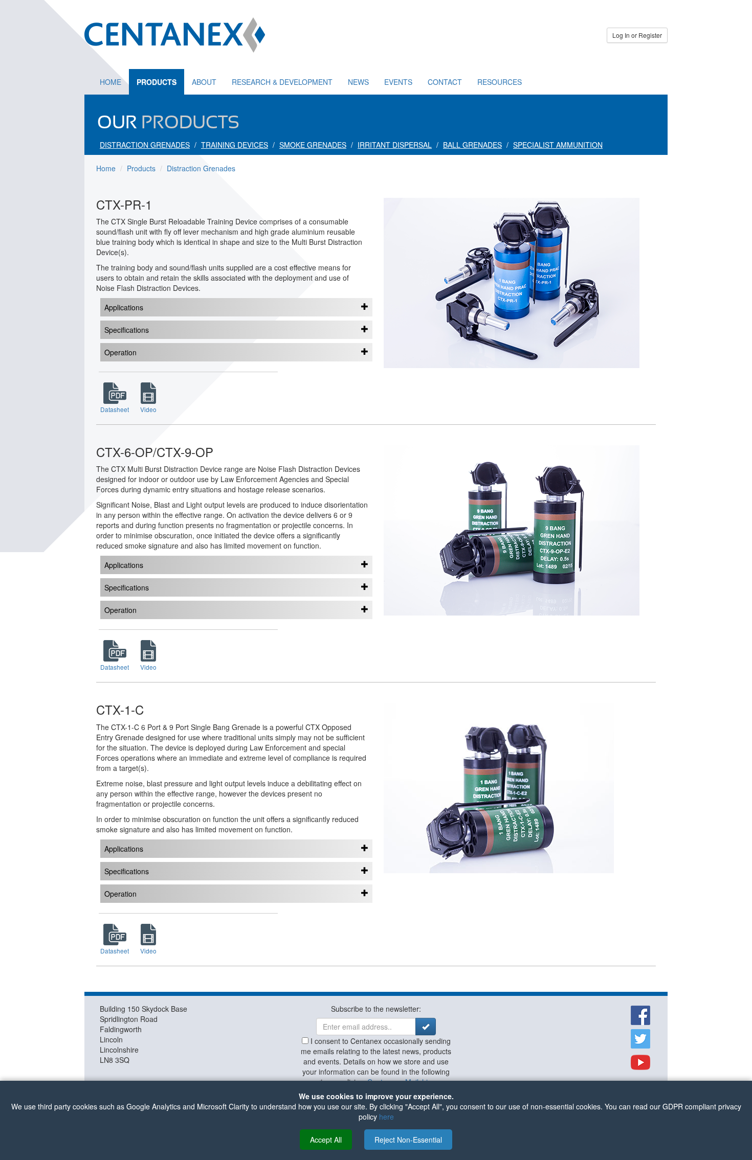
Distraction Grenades (201, 168)
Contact (445, 82)
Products (156, 82)
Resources (499, 82)
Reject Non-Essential (408, 1139)
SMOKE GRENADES (312, 145)
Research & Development (282, 82)
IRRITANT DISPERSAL (395, 145)
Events (398, 82)
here (386, 1116)
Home (110, 82)
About (204, 82)
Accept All (326, 1139)
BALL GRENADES (472, 145)
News (358, 82)
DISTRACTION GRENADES (145, 145)
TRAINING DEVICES (234, 145)
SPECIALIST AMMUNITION (558, 145)
